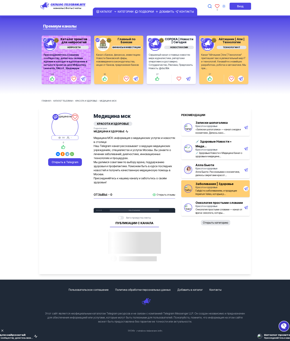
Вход (240, 6)
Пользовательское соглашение (89, 289)
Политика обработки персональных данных (143, 289)
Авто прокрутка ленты (138, 217)
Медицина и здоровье (109, 131)
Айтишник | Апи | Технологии (232, 40)
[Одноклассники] (63, 154)
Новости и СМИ (179, 47)
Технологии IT (231, 47)
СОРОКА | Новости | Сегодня (179, 40)
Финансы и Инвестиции (126, 47)
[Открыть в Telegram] (83, 79)
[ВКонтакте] (58, 154)
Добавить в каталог (190, 289)
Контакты (215, 289)
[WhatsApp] (72, 154)
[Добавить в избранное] (74, 79)
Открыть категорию (215, 222)
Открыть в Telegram (65, 162)
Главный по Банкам (126, 40)
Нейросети (74, 47)
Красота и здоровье (206, 126)
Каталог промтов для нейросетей (74, 40)
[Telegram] (67, 154)
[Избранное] (217, 6)
